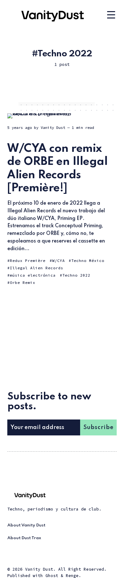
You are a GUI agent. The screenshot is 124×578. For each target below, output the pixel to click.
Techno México (87, 260)
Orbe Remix (22, 282)
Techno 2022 (76, 275)
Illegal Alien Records (36, 267)
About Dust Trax (24, 538)
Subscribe (98, 427)
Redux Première (27, 260)
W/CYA (58, 260)
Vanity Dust (53, 127)
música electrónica (33, 275)
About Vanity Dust (26, 525)
